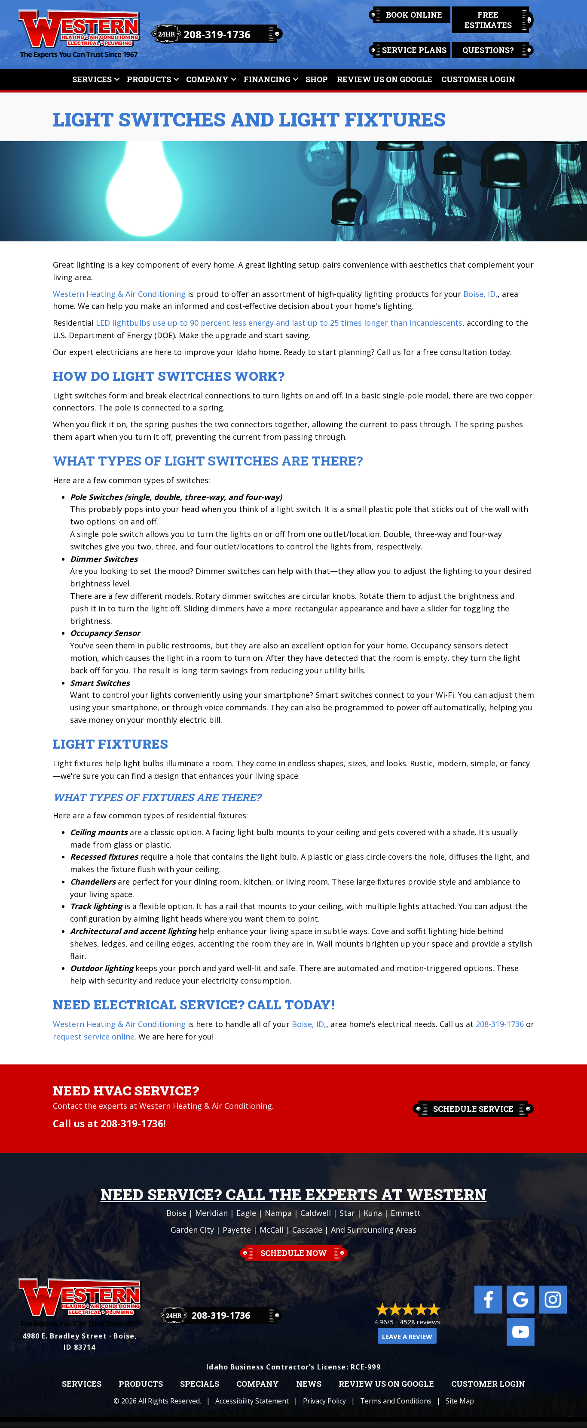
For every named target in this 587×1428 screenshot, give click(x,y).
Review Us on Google (386, 1384)
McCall (272, 1229)
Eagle (246, 1213)
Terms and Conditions (395, 1401)
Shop (317, 79)
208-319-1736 (217, 34)
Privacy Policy (324, 1401)
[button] (117, 79)
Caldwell (315, 1213)
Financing (267, 79)
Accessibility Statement (252, 1401)
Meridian (211, 1213)
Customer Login (478, 79)
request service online (94, 1036)
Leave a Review (407, 1336)
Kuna (373, 1213)
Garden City (192, 1229)
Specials (199, 1384)
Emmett (406, 1213)
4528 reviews (420, 1321)
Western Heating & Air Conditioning (119, 294)
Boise (176, 1213)
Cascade (307, 1229)
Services (92, 79)
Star (347, 1213)
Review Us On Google (384, 79)
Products (149, 79)
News (308, 1384)
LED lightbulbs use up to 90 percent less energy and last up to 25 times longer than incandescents (279, 323)
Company (207, 79)
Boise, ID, (480, 294)
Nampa (278, 1213)
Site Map (460, 1401)
